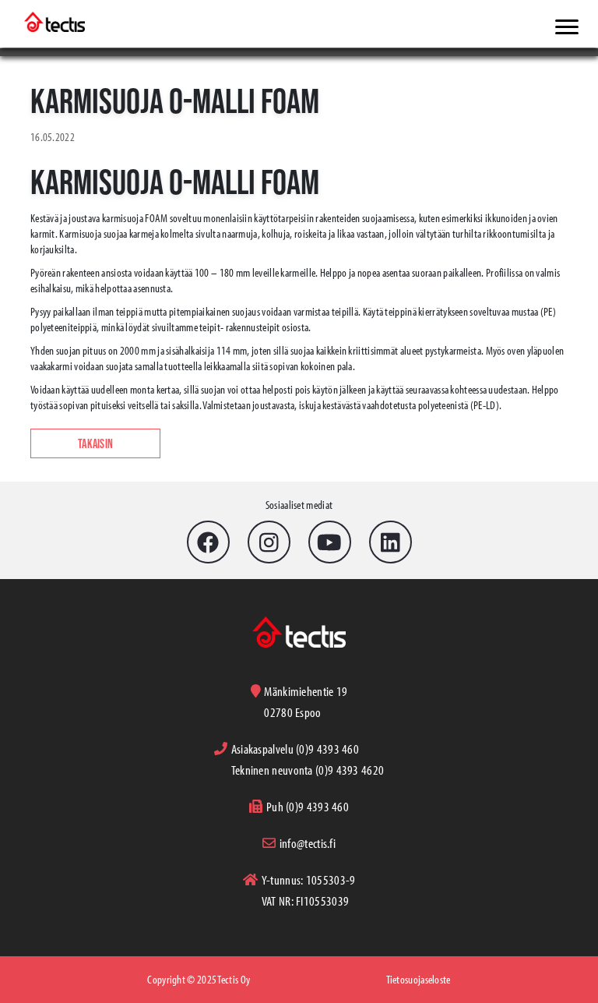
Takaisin (95, 443)
